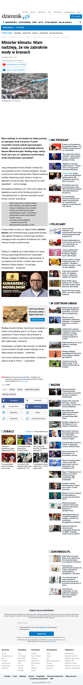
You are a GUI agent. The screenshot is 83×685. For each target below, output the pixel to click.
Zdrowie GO (26, 33)
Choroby (49, 663)
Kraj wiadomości (41, 431)
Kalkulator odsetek (71, 663)
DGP (49, 12)
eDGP (3, 658)
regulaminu (43, 627)
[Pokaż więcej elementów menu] (80, 22)
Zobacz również (37, 320)
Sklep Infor (5, 668)
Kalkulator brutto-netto (72, 665)
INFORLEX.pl (42, 12)
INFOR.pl (25, 12)
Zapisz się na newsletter (15, 70)
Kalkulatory (69, 650)
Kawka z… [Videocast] (40, 33)
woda (20, 390)
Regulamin (41, 676)
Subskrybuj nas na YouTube (16, 64)
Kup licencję (24, 381)
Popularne (29, 431)
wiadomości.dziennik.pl (16, 37)
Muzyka (33, 668)
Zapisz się (41, 634)
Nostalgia (17, 33)
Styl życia (49, 668)
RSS (51, 679)
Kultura (33, 670)
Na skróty (5, 650)
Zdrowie (20, 665)
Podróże (20, 668)
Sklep (78, 12)
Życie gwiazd (35, 663)
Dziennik (4, 37)
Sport (19, 663)
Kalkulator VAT (69, 661)
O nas (15, 676)
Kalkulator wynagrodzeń (72, 668)
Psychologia (50, 665)
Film (32, 665)
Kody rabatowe (36, 656)
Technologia (22, 656)
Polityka (20, 28)
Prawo (48, 653)
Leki (47, 658)
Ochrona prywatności (55, 676)
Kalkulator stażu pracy (72, 658)
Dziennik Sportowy (56, 33)
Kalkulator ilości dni (71, 656)
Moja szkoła (35, 661)
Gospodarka (22, 658)
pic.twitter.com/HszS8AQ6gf (20, 220)
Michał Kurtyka (9, 394)
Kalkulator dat (69, 653)
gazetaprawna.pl (70, 12)
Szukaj (77, 16)
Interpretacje (6, 665)
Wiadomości (8, 28)
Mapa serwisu (71, 676)
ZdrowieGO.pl (58, 12)
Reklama (23, 676)
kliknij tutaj (53, 641)
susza (12, 390)
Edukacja (34, 658)
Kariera (31, 676)
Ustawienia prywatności (39, 679)
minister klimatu (32, 390)
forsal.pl (33, 12)
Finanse (48, 656)
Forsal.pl (4, 661)
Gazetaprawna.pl (7, 656)
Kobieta (33, 653)
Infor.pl (4, 653)
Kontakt (7, 676)
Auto (19, 653)
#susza (18, 218)
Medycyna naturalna (53, 661)
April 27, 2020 (29, 225)
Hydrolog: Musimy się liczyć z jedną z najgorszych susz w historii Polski (37, 312)
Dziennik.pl (22, 650)
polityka (28, 37)
